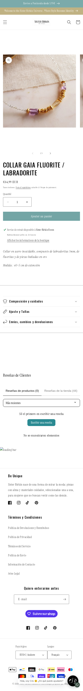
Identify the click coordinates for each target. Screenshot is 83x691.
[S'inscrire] (64, 599)
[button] (5, 22)
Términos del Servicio (19, 546)
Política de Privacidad (20, 537)
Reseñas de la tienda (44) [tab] (60, 390)
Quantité (7, 194)
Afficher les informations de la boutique (28, 240)
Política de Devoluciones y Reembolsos (28, 528)
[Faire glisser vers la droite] (50, 153)
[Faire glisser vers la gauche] (32, 153)
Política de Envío (17, 555)
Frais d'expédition (23, 187)
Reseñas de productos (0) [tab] (22, 390)
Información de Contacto (21, 564)
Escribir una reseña (41, 422)
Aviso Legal (14, 573)
